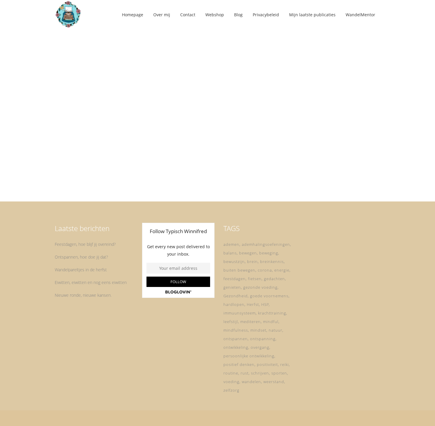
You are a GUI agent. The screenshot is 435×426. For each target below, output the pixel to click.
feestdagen (234, 278)
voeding (231, 381)
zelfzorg (231, 390)
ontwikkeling (235, 347)
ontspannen (235, 338)
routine (230, 373)
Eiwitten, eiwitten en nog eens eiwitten (91, 282)
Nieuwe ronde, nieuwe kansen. (83, 295)
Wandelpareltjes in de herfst (81, 269)
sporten (279, 373)
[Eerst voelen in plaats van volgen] (105, 68)
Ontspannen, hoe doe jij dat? (81, 257)
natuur (275, 330)
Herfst (253, 304)
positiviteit (267, 364)
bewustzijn (234, 261)
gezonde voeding (260, 287)
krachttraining (272, 313)
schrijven (260, 373)
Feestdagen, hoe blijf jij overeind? (85, 244)
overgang (260, 347)
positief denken (238, 364)
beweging (268, 253)
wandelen (251, 381)
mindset (258, 330)
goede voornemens (269, 295)
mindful (270, 321)
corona (265, 270)
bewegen (248, 253)
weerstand (273, 381)
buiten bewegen (239, 270)
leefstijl (230, 321)
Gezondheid (235, 295)
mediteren (250, 321)
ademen (231, 244)
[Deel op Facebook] (95, 179)
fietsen (255, 278)
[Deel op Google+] (109, 179)
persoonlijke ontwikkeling (248, 356)
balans (230, 253)
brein (252, 261)
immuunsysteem (239, 313)
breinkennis (272, 261)
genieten (232, 287)
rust (245, 373)
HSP (265, 304)
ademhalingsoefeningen (266, 244)
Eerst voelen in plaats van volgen (104, 116)
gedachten (274, 278)
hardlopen (233, 304)
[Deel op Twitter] (102, 179)
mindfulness (235, 330)
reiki (284, 364)
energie (281, 270)
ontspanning (263, 338)
